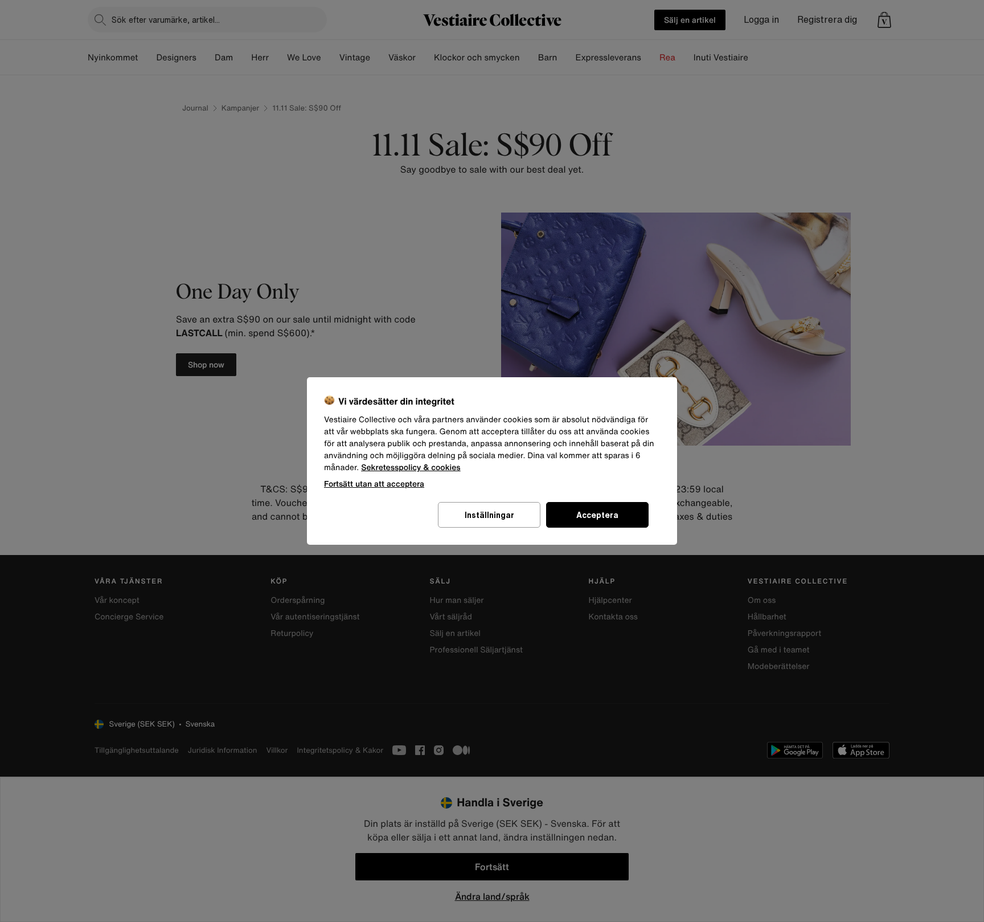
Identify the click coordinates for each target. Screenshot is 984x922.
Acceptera (597, 515)
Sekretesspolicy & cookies (411, 468)
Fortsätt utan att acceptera (374, 483)
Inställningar (489, 515)
